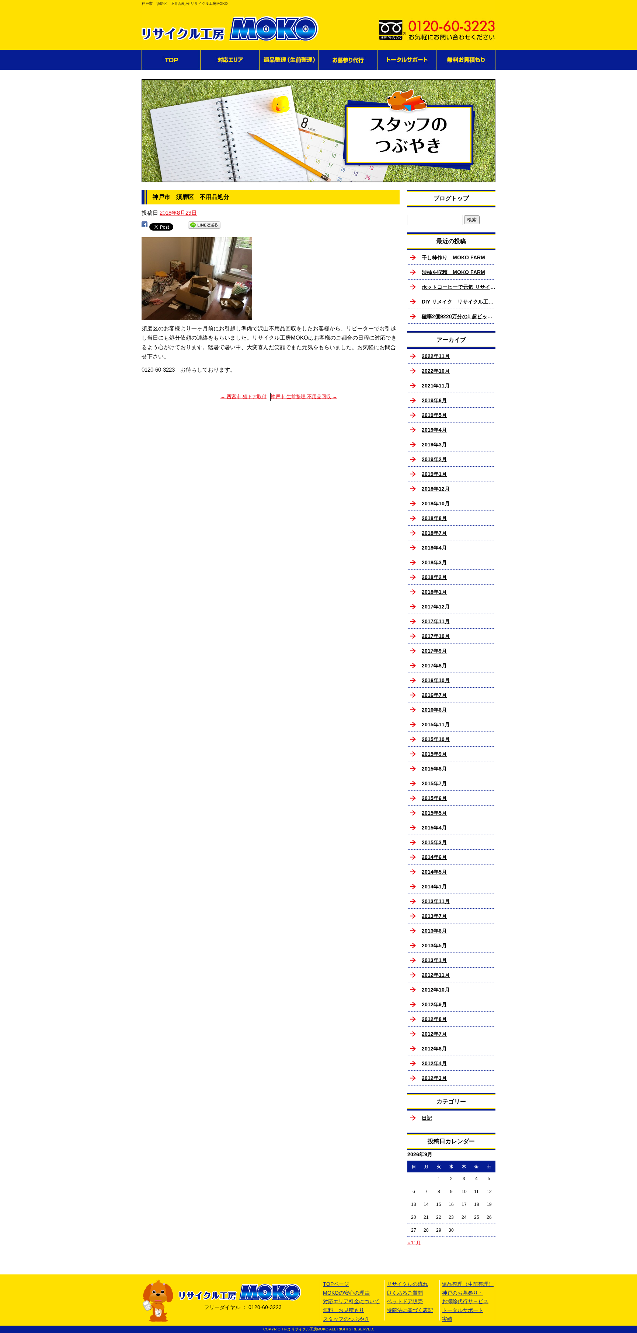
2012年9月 (434, 1004)
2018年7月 (434, 533)
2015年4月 (434, 828)
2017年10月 (436, 636)
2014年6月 (434, 857)
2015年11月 (436, 724)
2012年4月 (434, 1063)
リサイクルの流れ (407, 1284)
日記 (427, 1118)
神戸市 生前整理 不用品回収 (304, 396)
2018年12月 (436, 489)
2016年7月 (434, 695)
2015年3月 (434, 842)
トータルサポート (406, 60)
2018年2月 (434, 577)
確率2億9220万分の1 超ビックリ (458, 316)
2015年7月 (434, 783)
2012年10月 (436, 990)
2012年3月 (434, 1078)
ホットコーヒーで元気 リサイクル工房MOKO (458, 287)
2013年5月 (434, 945)
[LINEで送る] (204, 226)
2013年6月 (434, 931)
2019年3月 (434, 445)
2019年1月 (434, 474)
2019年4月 (434, 430)
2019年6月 (434, 400)
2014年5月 (434, 872)
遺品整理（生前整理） (289, 60)
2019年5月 (434, 415)
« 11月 (414, 1242)
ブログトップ (451, 198)
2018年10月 (436, 503)
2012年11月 (436, 975)
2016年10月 (436, 680)
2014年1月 (434, 887)
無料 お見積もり (465, 60)
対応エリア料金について (351, 1301)
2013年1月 (434, 960)
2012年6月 (434, 1049)
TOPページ (171, 60)
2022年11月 (436, 356)
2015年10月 (436, 739)
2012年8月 (434, 1019)
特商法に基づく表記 (410, 1310)
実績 (447, 1319)
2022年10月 (436, 371)
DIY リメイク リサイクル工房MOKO (458, 302)
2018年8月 (434, 518)
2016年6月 (434, 710)
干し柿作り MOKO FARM (453, 257)
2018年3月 (434, 562)
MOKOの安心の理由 (346, 1293)
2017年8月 (434, 666)
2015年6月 (434, 798)
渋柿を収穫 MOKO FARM (453, 272)
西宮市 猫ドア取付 (243, 396)
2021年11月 (436, 386)
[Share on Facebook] (144, 226)
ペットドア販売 (405, 1301)
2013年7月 (434, 916)
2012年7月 (434, 1034)
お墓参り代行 (347, 60)
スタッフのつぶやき (346, 1319)
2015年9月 (434, 754)
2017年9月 (434, 651)
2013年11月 (436, 901)
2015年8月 (434, 769)
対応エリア (230, 60)
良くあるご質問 (405, 1293)
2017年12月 (436, 607)
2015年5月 (434, 813)
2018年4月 (434, 548)
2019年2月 (434, 459)
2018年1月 (434, 592)
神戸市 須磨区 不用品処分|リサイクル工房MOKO (185, 3)
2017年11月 (436, 621)
